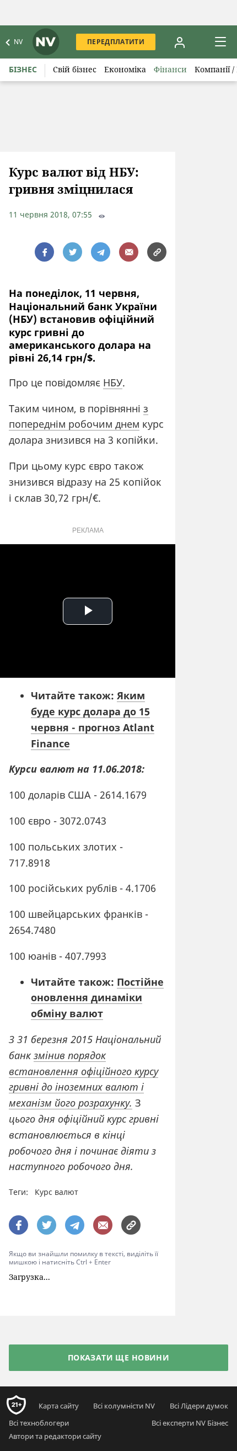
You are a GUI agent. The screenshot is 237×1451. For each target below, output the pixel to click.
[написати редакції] (128, 252)
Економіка (125, 69)
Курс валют (56, 1192)
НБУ (112, 382)
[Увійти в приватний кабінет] (179, 42)
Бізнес (23, 69)
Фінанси (170, 69)
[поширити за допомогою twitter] (72, 252)
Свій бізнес (74, 69)
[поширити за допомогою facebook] (44, 252)
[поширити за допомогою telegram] (100, 252)
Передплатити (115, 41)
